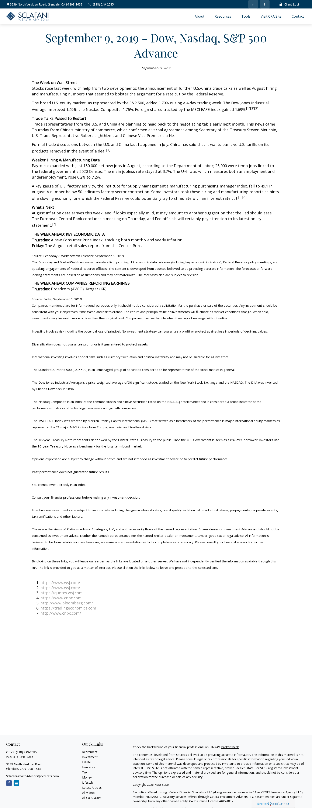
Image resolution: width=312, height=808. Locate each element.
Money (87, 777)
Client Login (292, 4)
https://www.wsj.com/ (60, 582)
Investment (90, 757)
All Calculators (91, 798)
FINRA (149, 797)
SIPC (158, 797)
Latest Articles (92, 788)
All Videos (88, 793)
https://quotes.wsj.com (61, 592)
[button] (199, 16)
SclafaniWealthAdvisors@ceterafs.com (32, 776)
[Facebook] (265, 4)
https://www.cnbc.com (61, 597)
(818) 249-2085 (103, 4)
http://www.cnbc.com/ (60, 613)
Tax (84, 772)
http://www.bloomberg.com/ (66, 602)
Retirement (89, 752)
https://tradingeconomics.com (68, 608)
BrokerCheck (230, 747)
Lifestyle (88, 782)
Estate (86, 762)
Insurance (89, 767)
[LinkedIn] (253, 4)
